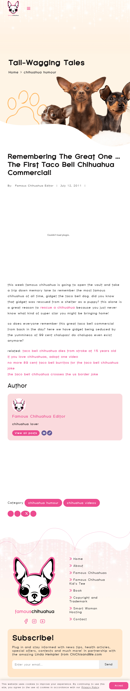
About (78, 565)
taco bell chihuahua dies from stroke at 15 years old (69, 351)
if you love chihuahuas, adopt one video (43, 356)
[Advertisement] (65, 470)
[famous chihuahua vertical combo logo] (13, 8)
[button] (71, 8)
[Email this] (11, 514)
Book (77, 590)
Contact (80, 619)
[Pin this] (33, 514)
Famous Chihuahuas (90, 572)
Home (78, 558)
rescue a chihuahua (57, 307)
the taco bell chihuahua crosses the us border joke (53, 374)
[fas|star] (26, 621)
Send (108, 664)
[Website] (49, 432)
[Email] (44, 432)
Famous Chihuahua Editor (34, 185)
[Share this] (17, 514)
